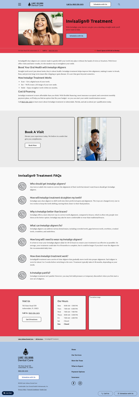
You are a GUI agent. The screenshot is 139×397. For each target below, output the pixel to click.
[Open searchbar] (119, 4)
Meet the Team (77, 361)
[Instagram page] (80, 383)
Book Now (33, 145)
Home (74, 349)
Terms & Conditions (33, 389)
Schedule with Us (100, 4)
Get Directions (31, 319)
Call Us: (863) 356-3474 (74, 4)
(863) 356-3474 (53, 50)
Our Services (76, 355)
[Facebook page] (74, 383)
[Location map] (105, 313)
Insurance (75, 377)
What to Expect (77, 366)
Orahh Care (43, 389)
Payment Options (78, 372)
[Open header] (20, 4)
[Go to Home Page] (35, 4)
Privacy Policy (22, 389)
